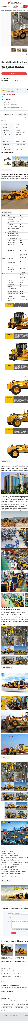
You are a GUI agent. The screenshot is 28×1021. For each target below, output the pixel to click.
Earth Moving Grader (7, 994)
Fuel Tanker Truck (18, 976)
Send (14, 933)
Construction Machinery (20, 979)
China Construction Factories (9, 1000)
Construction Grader (19, 994)
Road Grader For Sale (7, 1007)
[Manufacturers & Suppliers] (14, 2)
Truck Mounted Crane (6, 976)
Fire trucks (3, 979)
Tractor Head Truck (19, 973)
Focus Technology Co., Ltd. (18, 1015)
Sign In (3, 107)
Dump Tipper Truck (5, 973)
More (2, 1010)
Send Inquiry (14, 73)
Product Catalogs (22, 971)
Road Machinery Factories (8, 1004)
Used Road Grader (19, 1007)
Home (2, 10)
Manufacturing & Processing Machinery (13, 10)
